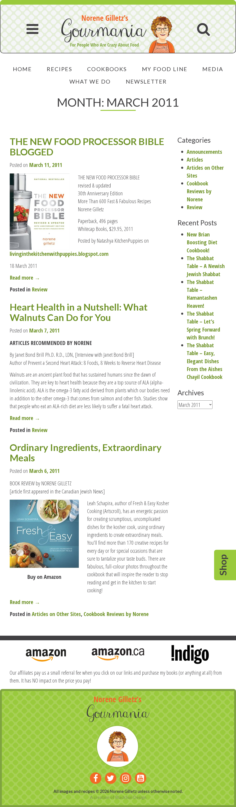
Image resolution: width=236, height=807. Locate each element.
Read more (34, 277)
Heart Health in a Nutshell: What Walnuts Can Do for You (79, 312)
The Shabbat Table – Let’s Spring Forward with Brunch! (203, 325)
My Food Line (165, 69)
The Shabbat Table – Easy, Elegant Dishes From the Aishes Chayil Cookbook (204, 361)
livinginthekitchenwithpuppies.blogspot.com (59, 253)
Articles (195, 159)
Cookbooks (107, 69)
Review (39, 289)
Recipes (59, 69)
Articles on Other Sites (56, 614)
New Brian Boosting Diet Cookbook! (202, 242)
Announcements (204, 151)
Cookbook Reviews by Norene (116, 614)
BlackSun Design (130, 797)
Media (212, 69)
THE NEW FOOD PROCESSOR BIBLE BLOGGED (87, 146)
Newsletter (146, 81)
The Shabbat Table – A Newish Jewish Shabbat (206, 266)
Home (22, 69)
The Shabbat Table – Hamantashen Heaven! (202, 293)
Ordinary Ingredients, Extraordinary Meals (86, 452)
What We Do (90, 81)
